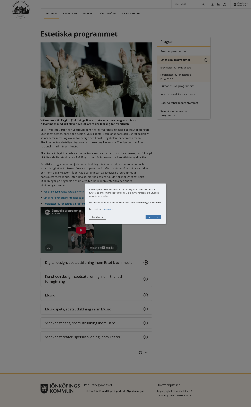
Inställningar (97, 217)
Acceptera (153, 217)
